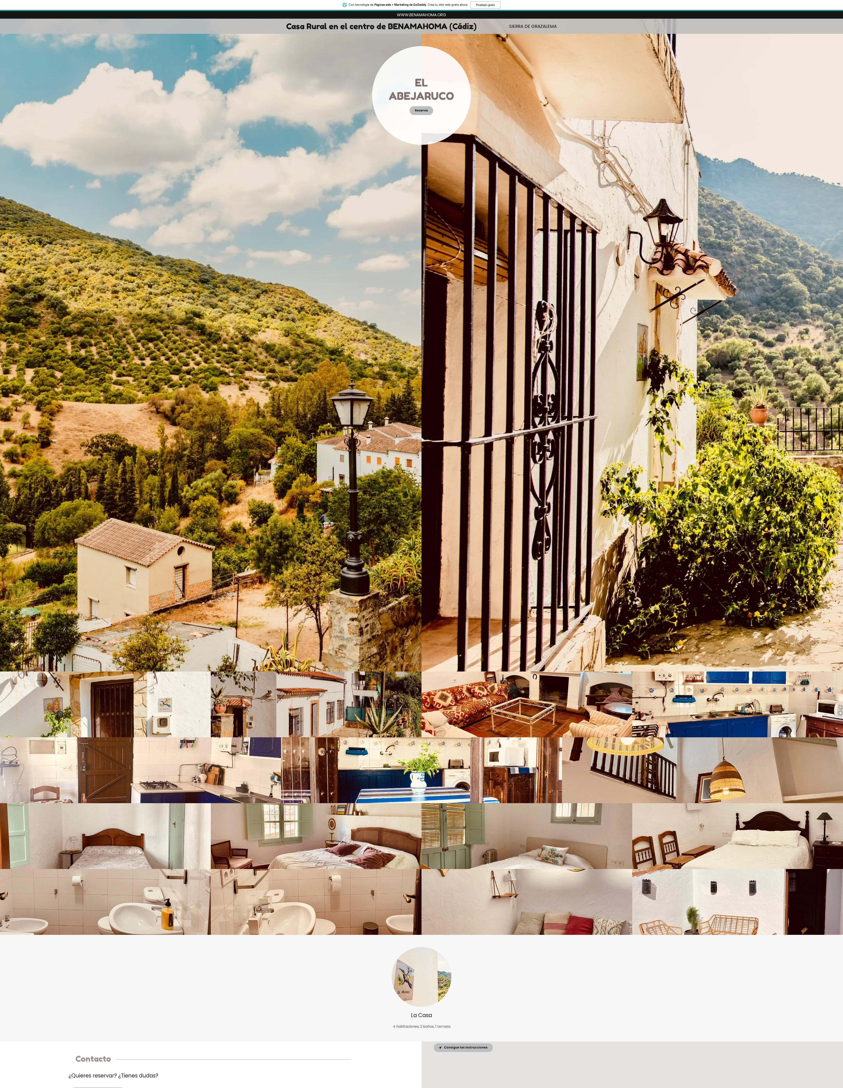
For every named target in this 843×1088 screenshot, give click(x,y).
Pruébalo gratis (485, 5)
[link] (384, 28)
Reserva (421, 110)
